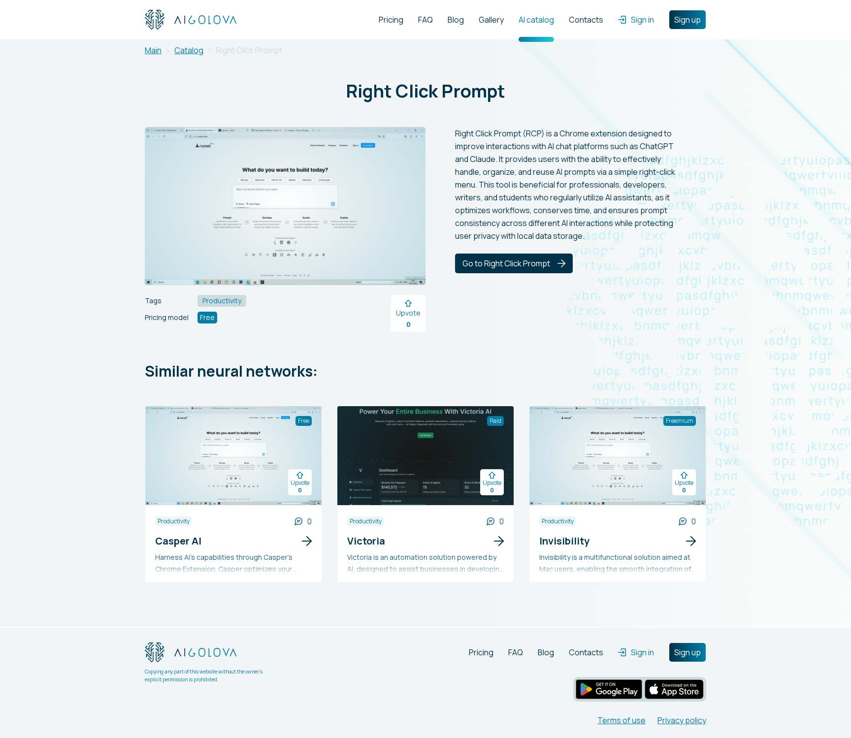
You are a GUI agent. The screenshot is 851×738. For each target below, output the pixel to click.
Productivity (174, 521)
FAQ (425, 19)
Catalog (188, 50)
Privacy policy (681, 720)
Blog (456, 19)
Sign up (687, 19)
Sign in (642, 19)
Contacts (586, 19)
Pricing (391, 19)
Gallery (491, 19)
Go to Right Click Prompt (506, 263)
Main (153, 50)
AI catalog (536, 19)
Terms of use (621, 720)
